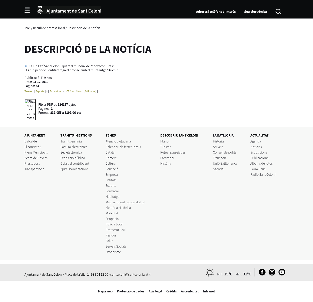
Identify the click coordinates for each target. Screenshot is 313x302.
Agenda (218, 169)
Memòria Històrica (118, 207)
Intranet (209, 291)
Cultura (111, 163)
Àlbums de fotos (261, 163)
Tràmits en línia (71, 141)
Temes (28, 91)
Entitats (111, 180)
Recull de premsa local (49, 28)
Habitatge (112, 196)
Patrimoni (167, 158)
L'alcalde (30, 141)
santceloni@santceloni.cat (129, 274)
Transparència (34, 169)
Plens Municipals (36, 152)
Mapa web (105, 291)
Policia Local (114, 224)
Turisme (165, 147)
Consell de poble (225, 152)
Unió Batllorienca (225, 163)
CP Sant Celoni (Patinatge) (81, 91)
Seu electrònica (255, 11)
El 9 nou (46, 78)
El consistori (32, 147)
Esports (40, 91)
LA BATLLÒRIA (223, 135)
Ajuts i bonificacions (74, 169)
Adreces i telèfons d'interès (216, 11)
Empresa (112, 174)
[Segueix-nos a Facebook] (261, 274)
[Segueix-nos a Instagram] (271, 274)
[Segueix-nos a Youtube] (280, 274)
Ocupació (112, 219)
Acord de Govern (36, 158)
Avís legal (155, 291)
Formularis (257, 169)
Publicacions (259, 158)
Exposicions (258, 152)
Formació (112, 191)
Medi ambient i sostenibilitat (125, 202)
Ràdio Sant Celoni (263, 174)
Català (110, 152)
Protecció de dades (130, 291)
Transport (219, 158)
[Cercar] (278, 11)
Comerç (111, 158)
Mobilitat (112, 213)
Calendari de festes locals (123, 147)
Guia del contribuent (74, 163)
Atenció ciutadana (118, 141)
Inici (27, 28)
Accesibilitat (190, 291)
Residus (111, 235)
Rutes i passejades (172, 152)
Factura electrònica (73, 147)
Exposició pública (72, 158)
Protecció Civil (116, 230)
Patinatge (55, 91)
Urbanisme (113, 252)
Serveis (218, 147)
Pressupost (32, 163)
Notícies (256, 147)
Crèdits (171, 291)
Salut (109, 241)
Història (165, 163)
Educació (112, 169)
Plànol (164, 141)
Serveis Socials (116, 246)
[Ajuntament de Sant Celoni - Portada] (69, 9)
